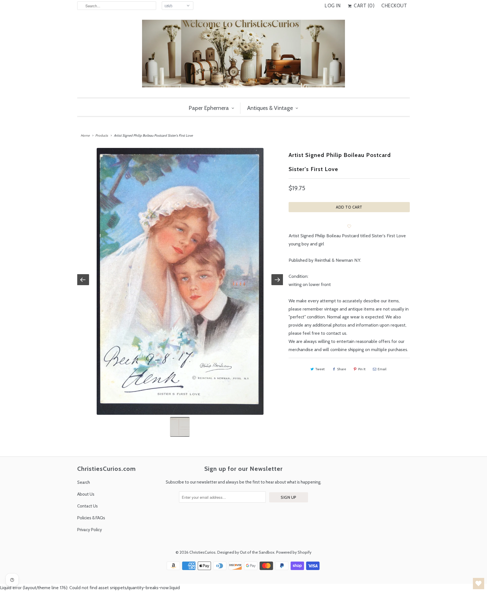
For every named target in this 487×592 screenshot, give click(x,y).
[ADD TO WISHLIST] (349, 226)
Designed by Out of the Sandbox (246, 552)
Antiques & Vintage (270, 108)
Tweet (320, 369)
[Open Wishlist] (478, 583)
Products (101, 135)
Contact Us (87, 506)
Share (341, 369)
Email (382, 369)
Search (83, 482)
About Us (85, 494)
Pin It (362, 369)
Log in (332, 5)
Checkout (394, 5)
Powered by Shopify (293, 552)
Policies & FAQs (91, 517)
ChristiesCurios (202, 552)
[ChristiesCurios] (243, 56)
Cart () (364, 5)
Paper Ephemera (209, 108)
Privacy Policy (89, 529)
